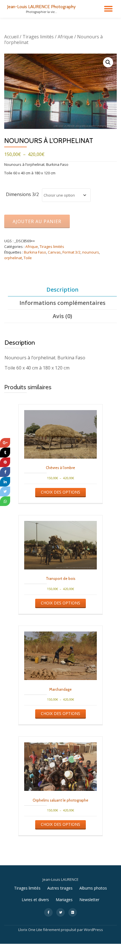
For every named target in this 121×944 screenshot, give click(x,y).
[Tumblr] (5, 452)
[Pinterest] (5, 462)
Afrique (65, 37)
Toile (28, 257)
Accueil (11, 37)
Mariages (64, 899)
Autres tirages (60, 888)
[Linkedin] (5, 482)
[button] (108, 62)
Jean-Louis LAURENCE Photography (41, 6)
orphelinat (13, 257)
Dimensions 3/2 (22, 194)
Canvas (54, 252)
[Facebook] (5, 472)
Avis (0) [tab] (62, 316)
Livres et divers (35, 899)
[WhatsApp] (5, 501)
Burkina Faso (35, 252)
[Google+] (5, 443)
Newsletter (89, 899)
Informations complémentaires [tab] (62, 303)
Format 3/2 (71, 252)
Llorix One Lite (30, 929)
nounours (90, 252)
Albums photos (93, 888)
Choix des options (60, 492)
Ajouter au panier (37, 221)
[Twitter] (5, 491)
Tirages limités (38, 37)
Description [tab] (62, 289)
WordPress (93, 929)
